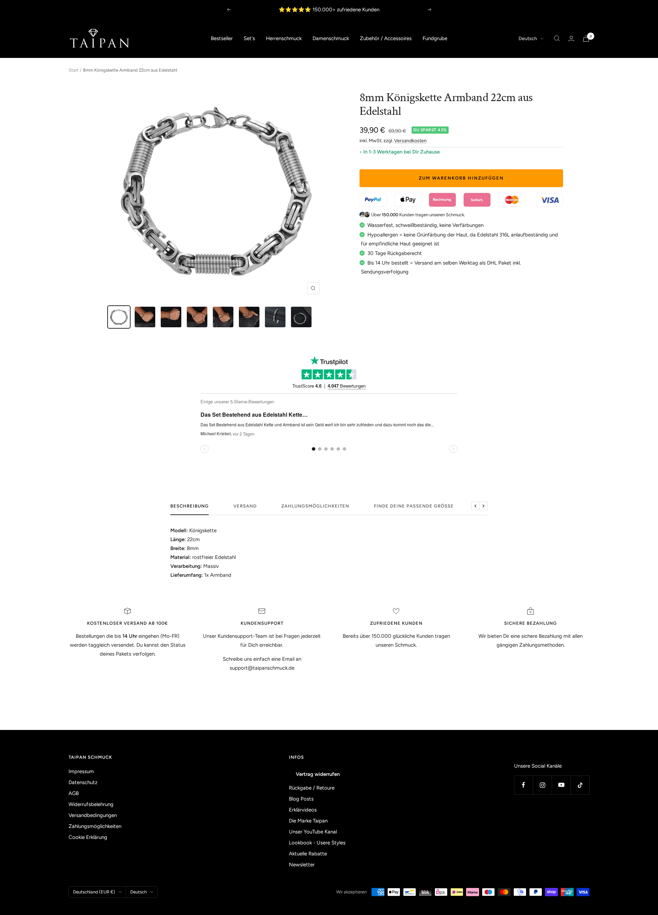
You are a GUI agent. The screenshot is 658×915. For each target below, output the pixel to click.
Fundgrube (435, 38)
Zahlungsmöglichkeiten (315, 506)
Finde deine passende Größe (414, 506)
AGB (74, 793)
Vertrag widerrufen (318, 774)
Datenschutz (83, 782)
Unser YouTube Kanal (313, 832)
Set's (249, 38)
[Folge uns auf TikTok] (580, 785)
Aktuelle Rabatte (308, 854)
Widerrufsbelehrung (91, 804)
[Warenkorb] (586, 38)
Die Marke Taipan (308, 821)
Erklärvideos (303, 810)
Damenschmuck (331, 38)
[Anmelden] (571, 38)
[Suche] (557, 38)
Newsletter (302, 865)
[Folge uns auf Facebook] (523, 785)
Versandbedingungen (93, 815)
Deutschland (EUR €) (94, 891)
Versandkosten (410, 141)
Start (73, 70)
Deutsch (528, 38)
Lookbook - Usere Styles (317, 843)
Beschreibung (189, 506)
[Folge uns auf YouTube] (561, 785)
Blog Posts (301, 799)
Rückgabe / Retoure (311, 788)
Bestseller (222, 38)
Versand (245, 506)
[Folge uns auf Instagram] (542, 785)
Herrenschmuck (284, 38)
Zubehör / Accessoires (386, 38)
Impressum (81, 771)
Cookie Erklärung (88, 837)
